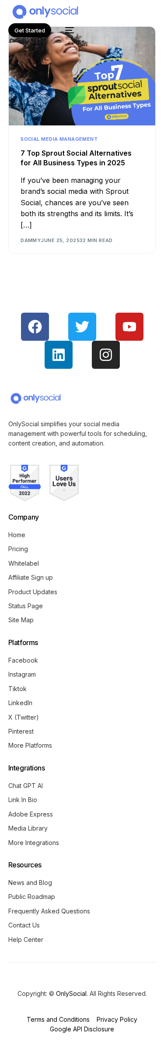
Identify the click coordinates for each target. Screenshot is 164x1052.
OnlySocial (71, 993)
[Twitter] (82, 327)
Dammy (31, 240)
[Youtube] (129, 327)
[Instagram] (106, 355)
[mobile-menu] (67, 30)
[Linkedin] (59, 355)
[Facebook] (35, 327)
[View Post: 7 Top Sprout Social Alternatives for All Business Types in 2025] (82, 76)
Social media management (59, 139)
